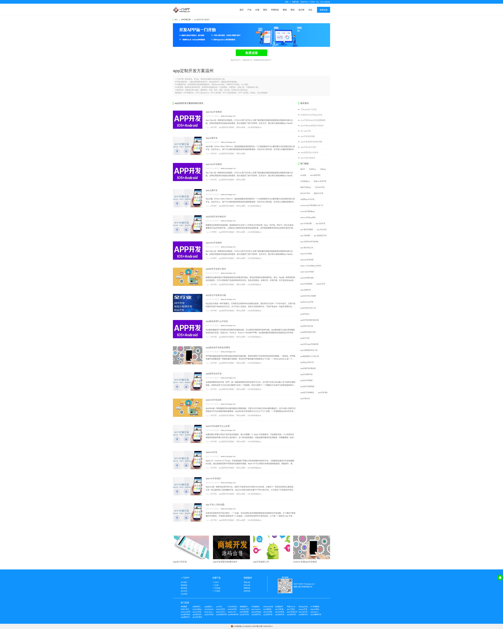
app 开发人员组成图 (215, 504)
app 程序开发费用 (306, 229)
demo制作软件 (315, 175)
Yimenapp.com (309, 584)
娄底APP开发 (318, 193)
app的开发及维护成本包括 (309, 320)
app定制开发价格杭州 (216, 216)
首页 (242, 9)
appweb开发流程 (214, 400)
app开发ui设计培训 (308, 147)
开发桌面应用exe (258, 606)
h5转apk (323, 169)
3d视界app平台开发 (307, 199)
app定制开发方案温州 (201, 19)
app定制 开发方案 (306, 326)
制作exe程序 (240, 127)
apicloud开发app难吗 (308, 217)
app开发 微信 (323, 392)
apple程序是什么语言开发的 (249, 612)
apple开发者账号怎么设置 (218, 426)
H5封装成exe (305, 181)
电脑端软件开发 (245, 606)
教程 (285, 9)
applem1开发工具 (234, 612)
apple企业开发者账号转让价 (308, 612)
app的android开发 (306, 302)
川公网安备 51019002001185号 (244, 626)
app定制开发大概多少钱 (260, 614)
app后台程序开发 (306, 374)
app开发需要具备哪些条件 (225, 562)
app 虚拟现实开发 (320, 235)
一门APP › (215, 582)
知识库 (301, 9)
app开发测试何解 (308, 136)
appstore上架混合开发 (318, 612)
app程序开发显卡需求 (216, 269)
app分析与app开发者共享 (309, 344)
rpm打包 (219, 606)
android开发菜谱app (307, 211)
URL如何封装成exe (254, 127)
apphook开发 (185, 612)
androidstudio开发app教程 (213, 609)
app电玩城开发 (233, 614)
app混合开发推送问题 (216, 295)
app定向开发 (244, 614)
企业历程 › (184, 594)
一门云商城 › (216, 588)
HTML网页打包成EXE (235, 606)
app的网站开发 (221, 614)
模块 (293, 9)
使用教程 (184, 606)
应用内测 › (247, 591)
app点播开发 (212, 138)
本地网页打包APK (199, 606)
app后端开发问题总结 (308, 368)
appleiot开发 (211, 452)
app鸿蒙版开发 (315, 614)
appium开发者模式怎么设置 (202, 612)
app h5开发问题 (306, 223)
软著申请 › (247, 588)
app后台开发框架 (306, 380)
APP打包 (213, 153)
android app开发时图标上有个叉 (311, 205)
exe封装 (303, 175)
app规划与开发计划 (305, 614)
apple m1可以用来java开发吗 (310, 266)
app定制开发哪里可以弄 (295, 614)
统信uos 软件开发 (320, 181)
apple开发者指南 (306, 284)
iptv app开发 (306, 131)
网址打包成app (305, 187)
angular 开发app (246, 609)
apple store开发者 (210, 612)
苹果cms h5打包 (292, 606)
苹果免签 (275, 9)
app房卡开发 (304, 338)
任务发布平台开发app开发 (311, 114)
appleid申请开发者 (307, 278)
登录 (286, 2)
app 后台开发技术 (308, 157)
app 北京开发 (320, 223)
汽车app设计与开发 (309, 109)
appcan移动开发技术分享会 (320, 609)
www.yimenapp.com (228, 116)
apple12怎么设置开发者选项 (226, 612)
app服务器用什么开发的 (217, 321)
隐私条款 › (184, 588)
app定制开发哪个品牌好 (283, 614)
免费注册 (295, 2)
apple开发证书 (292, 612)
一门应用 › (215, 585)
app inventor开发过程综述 (261, 609)
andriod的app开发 (199, 609)
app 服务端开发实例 (270, 609)
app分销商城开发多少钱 (308, 350)
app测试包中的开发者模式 (202, 614)
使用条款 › (184, 585)
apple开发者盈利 (281, 612)
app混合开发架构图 (307, 386)
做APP (302, 169)
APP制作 (213, 206)
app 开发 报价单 (280, 609)
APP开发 (213, 127)
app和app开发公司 (307, 362)
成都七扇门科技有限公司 (303, 586)
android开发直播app (235, 609)
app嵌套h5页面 (209, 606)
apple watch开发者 (307, 272)
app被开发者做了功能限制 (190, 614)
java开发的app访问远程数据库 (313, 120)
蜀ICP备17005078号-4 (264, 626)
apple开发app (256, 612)
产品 (249, 9)
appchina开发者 (306, 253)
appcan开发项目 (213, 478)
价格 (257, 9)
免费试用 (323, 9)
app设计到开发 (180, 562)
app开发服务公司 (261, 562)
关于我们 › (184, 582)
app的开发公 (304, 314)
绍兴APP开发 (305, 193)
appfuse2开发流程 (306, 259)
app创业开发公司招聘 (308, 296)
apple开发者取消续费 (270, 612)
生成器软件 (279, 606)
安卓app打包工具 (305, 606)
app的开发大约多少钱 (308, 308)
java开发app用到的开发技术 (312, 125)
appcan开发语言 (304, 609)
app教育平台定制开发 (188, 617)
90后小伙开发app (187, 609)
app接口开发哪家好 (307, 392)
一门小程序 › (216, 591)
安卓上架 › (247, 585)
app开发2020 (305, 398)
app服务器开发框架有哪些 (218, 347)
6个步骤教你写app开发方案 (320, 606)
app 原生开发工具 (306, 247)
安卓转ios (312, 169)
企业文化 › (184, 591)
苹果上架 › (247, 582)
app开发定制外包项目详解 (311, 141)
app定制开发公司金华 (309, 152)
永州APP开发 (319, 187)
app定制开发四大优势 (308, 332)
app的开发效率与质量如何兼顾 (215, 614)
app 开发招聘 (305, 235)
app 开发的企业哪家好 (295, 609)
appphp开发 (320, 284)
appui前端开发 (305, 290)
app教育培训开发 (214, 373)
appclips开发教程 (214, 112)
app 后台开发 (321, 229)
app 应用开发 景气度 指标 (309, 241)
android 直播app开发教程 (305, 562)
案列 (265, 9)
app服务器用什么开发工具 (309, 356)
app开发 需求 (197, 617)
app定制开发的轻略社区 (271, 614)
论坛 (310, 9)
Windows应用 (268, 606)
